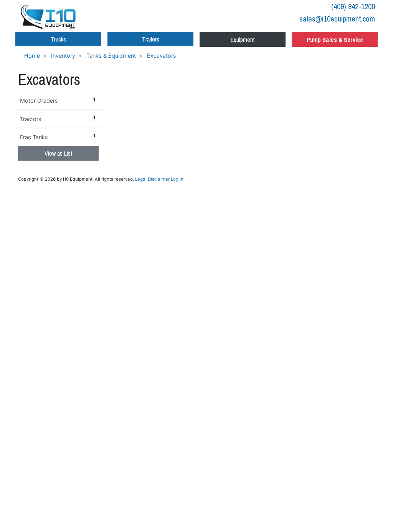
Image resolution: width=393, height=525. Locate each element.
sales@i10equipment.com (337, 18)
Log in (177, 179)
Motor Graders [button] (57, 100)
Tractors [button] (57, 118)
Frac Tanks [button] (57, 136)
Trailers (150, 39)
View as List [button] (59, 153)
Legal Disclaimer (152, 179)
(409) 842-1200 (353, 6)
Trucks (58, 39)
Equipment (243, 39)
